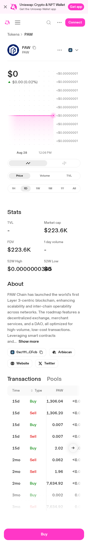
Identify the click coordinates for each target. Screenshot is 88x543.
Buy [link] (33, 401)
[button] (5, 6)
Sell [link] (33, 413)
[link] (76, 6)
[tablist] (44, 176)
